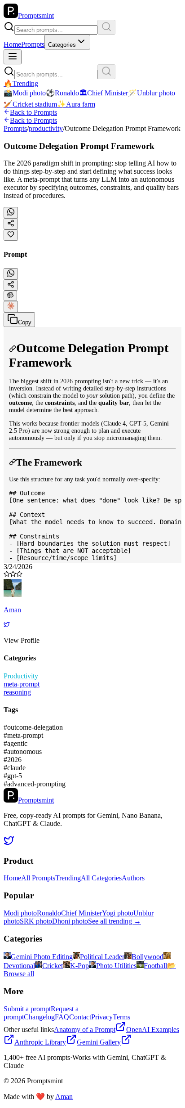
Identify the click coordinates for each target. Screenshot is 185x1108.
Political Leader (102, 956)
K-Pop (79, 965)
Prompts (32, 44)
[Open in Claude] (11, 306)
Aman (64, 1096)
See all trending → (114, 921)
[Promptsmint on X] (9, 843)
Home (12, 44)
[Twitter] (7, 625)
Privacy (102, 1017)
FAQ (62, 1017)
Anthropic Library (40, 1042)
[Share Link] (11, 285)
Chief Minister (81, 913)
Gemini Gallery (99, 1042)
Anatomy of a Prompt (84, 1029)
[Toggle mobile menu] (13, 56)
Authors (133, 878)
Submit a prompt (27, 1009)
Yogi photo (117, 913)
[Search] (106, 27)
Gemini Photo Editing (42, 956)
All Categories (101, 878)
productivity (46, 128)
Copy (24, 322)
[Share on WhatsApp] (11, 212)
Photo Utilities (116, 965)
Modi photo (20, 913)
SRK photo (36, 921)
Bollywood (147, 956)
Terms (121, 1017)
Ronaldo (49, 913)
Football (155, 965)
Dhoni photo (70, 921)
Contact (80, 1017)
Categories (62, 44)
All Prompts (38, 878)
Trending (68, 878)
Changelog (39, 1017)
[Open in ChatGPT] (10, 296)
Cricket (52, 965)
